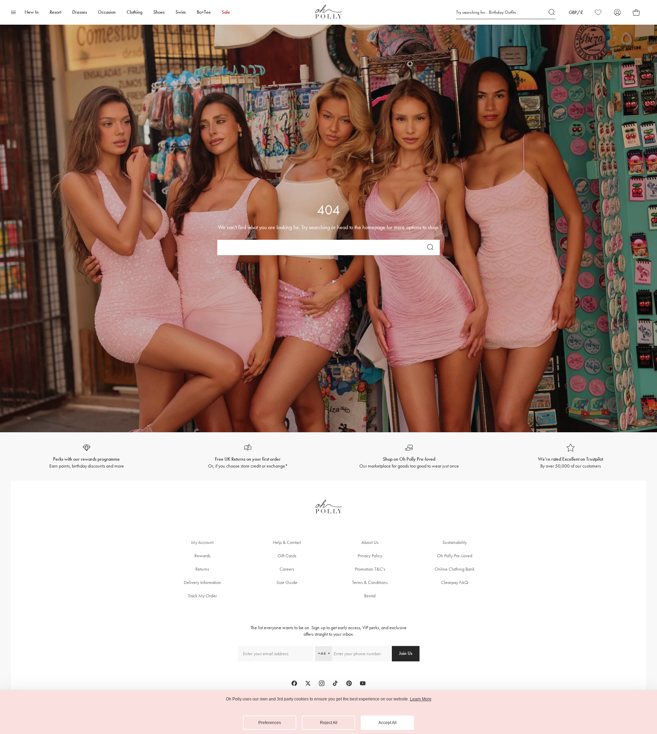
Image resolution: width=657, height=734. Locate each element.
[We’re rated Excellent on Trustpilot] (570, 456)
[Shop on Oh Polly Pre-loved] (409, 456)
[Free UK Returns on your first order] (248, 456)
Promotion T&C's (370, 569)
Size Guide (286, 582)
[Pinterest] (349, 683)
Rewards (202, 556)
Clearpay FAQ (454, 582)
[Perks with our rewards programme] (86, 456)
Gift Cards (287, 556)
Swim (181, 12)
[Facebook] (294, 683)
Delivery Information (202, 582)
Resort (55, 12)
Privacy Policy (370, 556)
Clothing (134, 12)
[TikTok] (335, 683)
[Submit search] (552, 12)
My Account (202, 542)
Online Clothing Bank (455, 569)
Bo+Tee (204, 12)
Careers (287, 569)
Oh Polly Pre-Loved (454, 556)
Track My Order (202, 596)
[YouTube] (362, 683)
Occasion (107, 12)
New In (32, 12)
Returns (202, 569)
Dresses (79, 12)
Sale (226, 12)
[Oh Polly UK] (328, 12)
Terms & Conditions (370, 582)
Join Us (405, 653)
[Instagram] (321, 683)
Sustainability (454, 542)
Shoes (159, 12)
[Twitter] (308, 683)
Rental (370, 596)
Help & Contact (287, 542)
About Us (369, 542)
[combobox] (323, 653)
